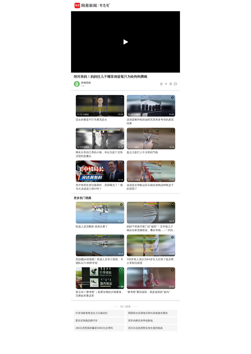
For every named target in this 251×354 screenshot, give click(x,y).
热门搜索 (125, 306)
